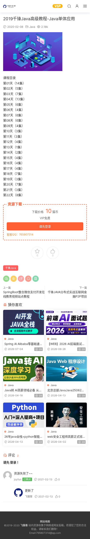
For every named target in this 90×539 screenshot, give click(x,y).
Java (32, 26)
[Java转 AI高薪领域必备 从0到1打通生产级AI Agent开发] (23, 368)
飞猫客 (9, 6)
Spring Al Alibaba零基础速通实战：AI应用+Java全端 (23, 344)
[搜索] (69, 6)
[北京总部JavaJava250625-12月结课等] (66, 368)
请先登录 (45, 226)
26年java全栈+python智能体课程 (23, 437)
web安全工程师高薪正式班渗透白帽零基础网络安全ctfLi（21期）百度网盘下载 (66, 437)
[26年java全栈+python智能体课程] (23, 415)
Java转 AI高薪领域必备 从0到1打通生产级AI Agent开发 (22, 390)
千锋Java (10, 268)
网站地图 (45, 521)
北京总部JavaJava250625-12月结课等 (66, 390)
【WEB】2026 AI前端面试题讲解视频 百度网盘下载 (66, 344)
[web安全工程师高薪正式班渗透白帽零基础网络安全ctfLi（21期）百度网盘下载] (66, 415)
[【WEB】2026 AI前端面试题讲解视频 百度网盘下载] (66, 322)
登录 (13, 462)
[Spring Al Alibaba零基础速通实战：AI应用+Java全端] (23, 322)
